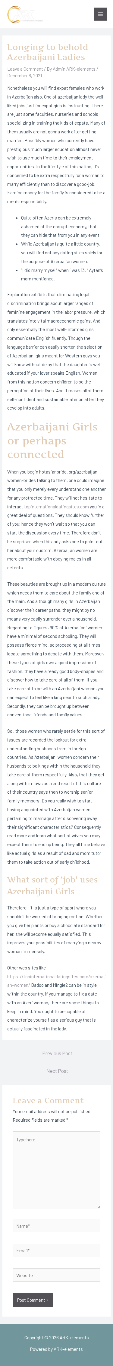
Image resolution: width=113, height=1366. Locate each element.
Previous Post (57, 1053)
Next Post (57, 1071)
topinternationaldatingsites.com (56, 506)
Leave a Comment (25, 69)
